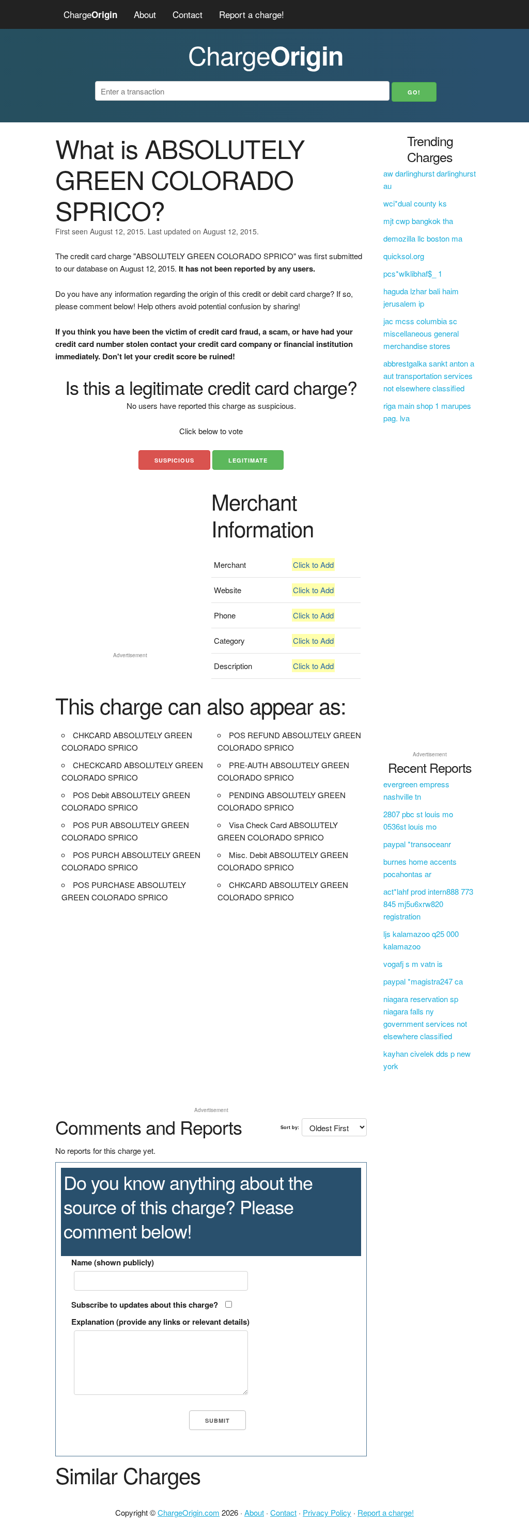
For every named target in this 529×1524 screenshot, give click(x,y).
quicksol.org (403, 255)
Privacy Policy (327, 1512)
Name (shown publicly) (112, 1262)
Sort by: (290, 1127)
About (145, 14)
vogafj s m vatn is (413, 963)
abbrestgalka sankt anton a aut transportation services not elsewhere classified (428, 375)
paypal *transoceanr (417, 843)
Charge (90, 14)
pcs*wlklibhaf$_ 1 (412, 273)
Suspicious (174, 460)
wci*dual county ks (415, 203)
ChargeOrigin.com (189, 1512)
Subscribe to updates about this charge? (144, 1304)
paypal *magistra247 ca (423, 981)
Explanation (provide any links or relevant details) (160, 1321)
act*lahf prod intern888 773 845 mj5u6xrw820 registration (428, 904)
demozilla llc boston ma (422, 238)
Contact (188, 14)
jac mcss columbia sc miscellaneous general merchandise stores (421, 333)
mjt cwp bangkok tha (418, 220)
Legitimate (248, 460)
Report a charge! (251, 14)
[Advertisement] (130, 583)
